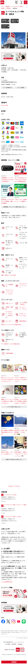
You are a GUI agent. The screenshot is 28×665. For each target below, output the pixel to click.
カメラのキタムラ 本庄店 (10, 494)
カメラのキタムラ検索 (16, 6)
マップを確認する (7, 87)
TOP (2, 6)
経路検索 (14, 662)
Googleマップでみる (14, 486)
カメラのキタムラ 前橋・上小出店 (12, 516)
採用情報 (14, 644)
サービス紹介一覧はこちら (14, 406)
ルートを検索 (20, 87)
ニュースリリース (19, 642)
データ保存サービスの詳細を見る (10, 344)
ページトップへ (23, 637)
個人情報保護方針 (8, 642)
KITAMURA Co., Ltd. (11, 654)
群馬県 (3, 8)
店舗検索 (16, 1)
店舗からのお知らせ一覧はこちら (14, 459)
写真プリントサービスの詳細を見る (11, 324)
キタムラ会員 (21, 1)
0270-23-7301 (4, 105)
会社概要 (8, 644)
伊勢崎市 (8, 8)
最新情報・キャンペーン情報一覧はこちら (14, 207)
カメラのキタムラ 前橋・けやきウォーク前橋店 (15, 505)
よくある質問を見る (6, 581)
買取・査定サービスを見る (8, 275)
